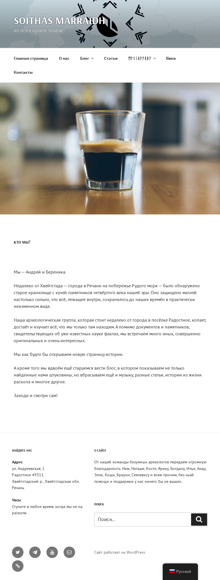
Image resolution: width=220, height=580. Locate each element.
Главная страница (31, 58)
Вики (171, 58)
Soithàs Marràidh (59, 20)
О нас (64, 58)
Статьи (110, 58)
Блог (84, 58)
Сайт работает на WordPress (119, 552)
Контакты (23, 72)
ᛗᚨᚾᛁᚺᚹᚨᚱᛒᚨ (139, 58)
